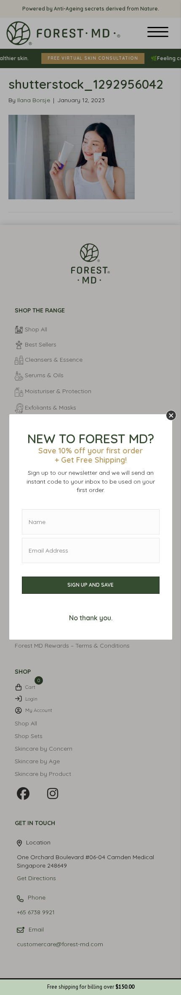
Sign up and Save (90, 585)
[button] (171, 415)
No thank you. (90, 618)
